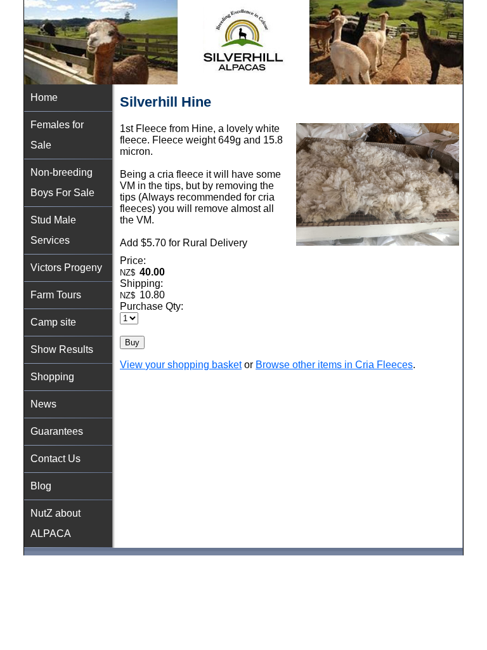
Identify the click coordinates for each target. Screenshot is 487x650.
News (43, 404)
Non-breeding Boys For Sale (62, 182)
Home (44, 97)
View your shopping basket (181, 364)
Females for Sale (57, 134)
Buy (132, 342)
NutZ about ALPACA (55, 523)
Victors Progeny (66, 267)
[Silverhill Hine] (377, 242)
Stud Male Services (53, 230)
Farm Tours (55, 294)
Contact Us (55, 458)
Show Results (61, 349)
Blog (40, 486)
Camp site (53, 322)
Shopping (52, 376)
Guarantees (56, 431)
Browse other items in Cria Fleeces (334, 364)
